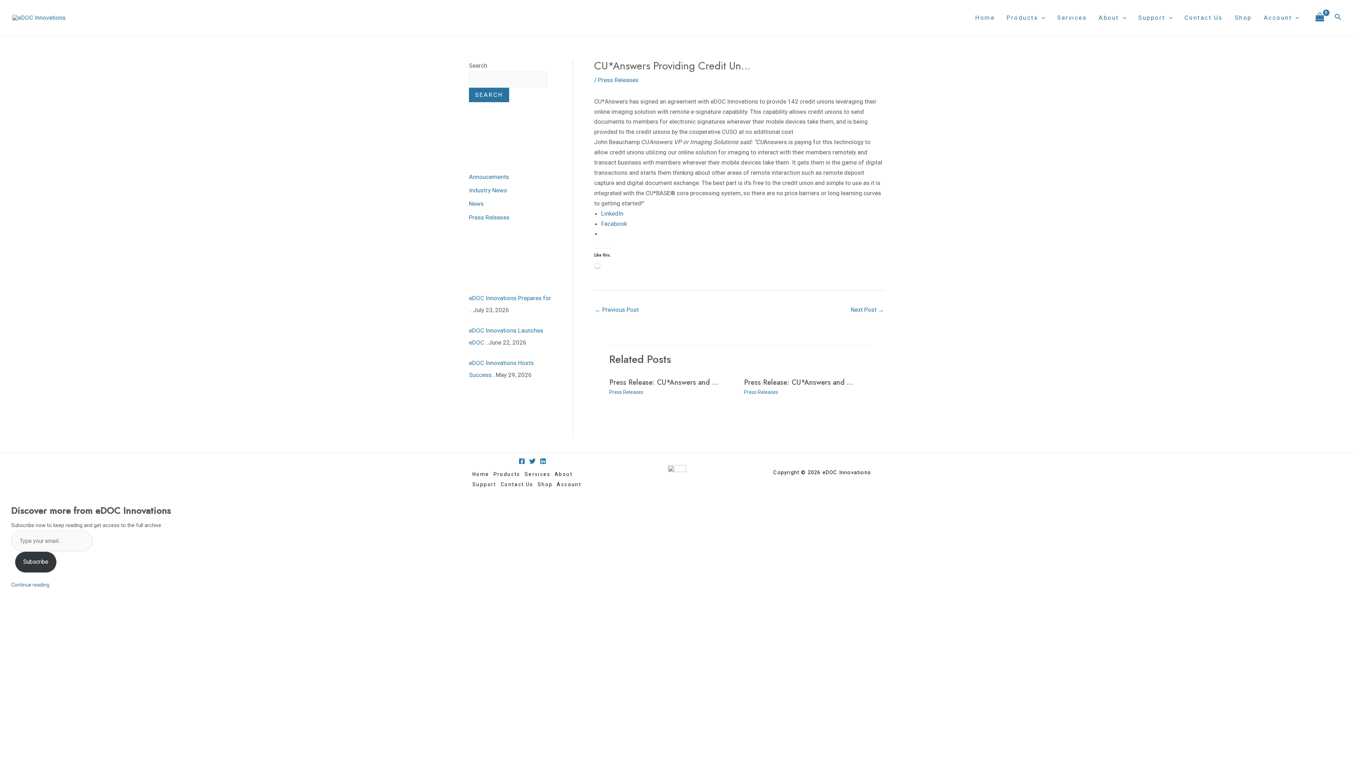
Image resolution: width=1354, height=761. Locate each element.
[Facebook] (522, 461)
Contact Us (1203, 17)
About (1109, 17)
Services (1072, 17)
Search (478, 65)
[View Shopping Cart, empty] (1320, 17)
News (476, 203)
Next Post (867, 309)
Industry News (488, 190)
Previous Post (617, 309)
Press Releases (489, 217)
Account (1278, 17)
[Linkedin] (543, 461)
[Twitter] (532, 461)
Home (985, 17)
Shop (1243, 17)
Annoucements (489, 176)
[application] (1041, 17)
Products (1022, 17)
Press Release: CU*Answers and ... (663, 382)
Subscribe (35, 561)
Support (1151, 17)
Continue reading (30, 585)
